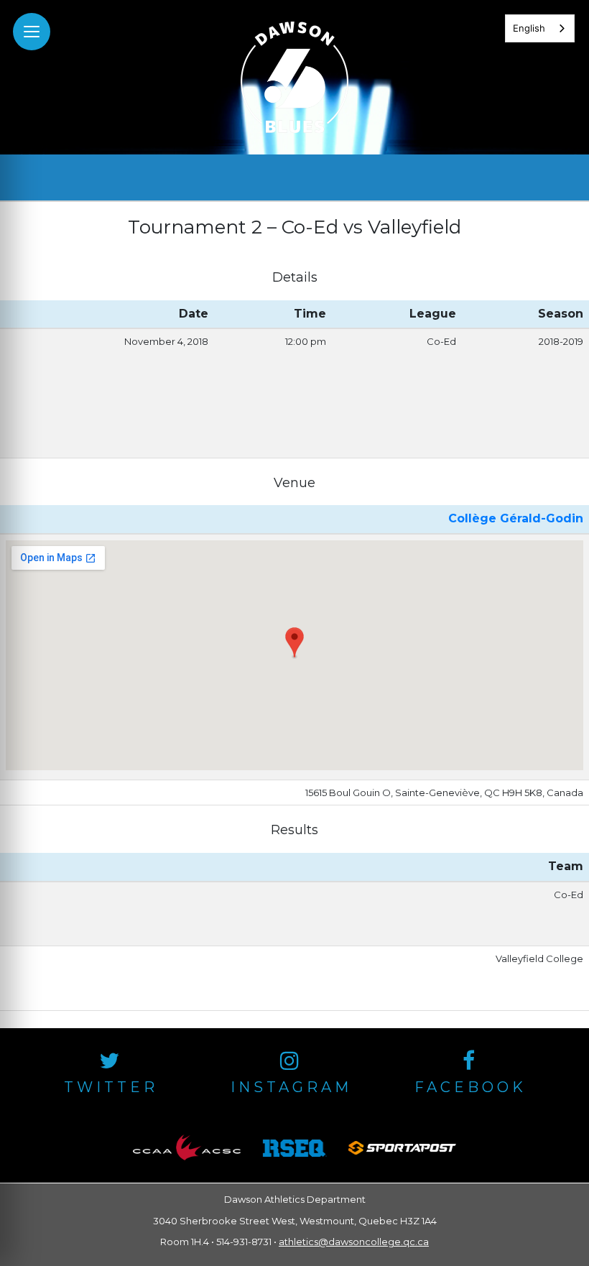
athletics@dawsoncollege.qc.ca (354, 1241)
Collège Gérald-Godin (515, 518)
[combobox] (540, 28)
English (529, 28)
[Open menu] (31, 31)
